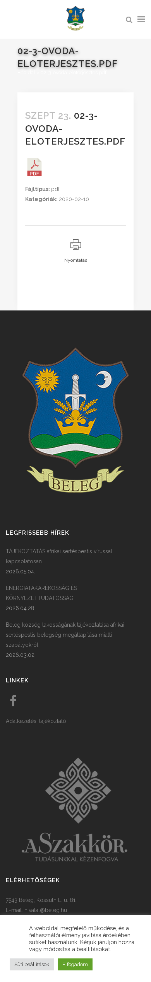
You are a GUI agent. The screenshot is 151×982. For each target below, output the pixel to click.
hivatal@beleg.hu (45, 910)
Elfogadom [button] (75, 964)
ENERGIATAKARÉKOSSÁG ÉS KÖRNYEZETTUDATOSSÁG (41, 593)
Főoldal (26, 72)
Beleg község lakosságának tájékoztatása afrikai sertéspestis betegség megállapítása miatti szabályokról (65, 635)
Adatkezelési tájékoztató (36, 721)
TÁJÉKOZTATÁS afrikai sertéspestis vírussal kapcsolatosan (59, 556)
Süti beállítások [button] (31, 964)
